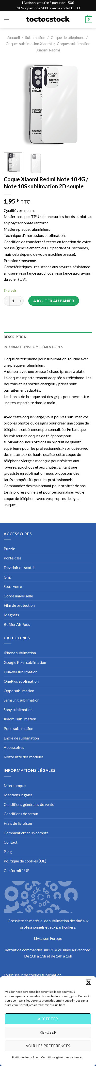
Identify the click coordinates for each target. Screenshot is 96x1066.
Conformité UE (16, 870)
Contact (10, 842)
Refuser (48, 1032)
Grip (7, 577)
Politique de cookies (25, 1057)
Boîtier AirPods (17, 624)
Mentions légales (18, 794)
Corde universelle (18, 596)
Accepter (48, 1019)
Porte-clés (12, 558)
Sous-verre (13, 586)
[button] (88, 982)
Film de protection (19, 605)
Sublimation (35, 37)
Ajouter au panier (53, 300)
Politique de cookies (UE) (25, 861)
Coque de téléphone (67, 37)
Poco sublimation (18, 728)
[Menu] (7, 19)
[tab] (48, 337)
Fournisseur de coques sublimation (33, 974)
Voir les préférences (48, 1045)
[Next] (84, 104)
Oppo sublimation (19, 690)
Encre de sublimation (21, 738)
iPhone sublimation (20, 652)
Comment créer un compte (26, 832)
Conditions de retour (21, 813)
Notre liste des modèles (24, 756)
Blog (8, 851)
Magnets (11, 614)
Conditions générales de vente (61, 1057)
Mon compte (15, 785)
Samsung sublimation (21, 700)
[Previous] (11, 104)
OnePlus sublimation (21, 681)
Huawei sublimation (20, 671)
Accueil (13, 37)
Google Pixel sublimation (25, 662)
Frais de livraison (18, 823)
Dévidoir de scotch (19, 567)
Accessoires (14, 747)
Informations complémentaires (33, 347)
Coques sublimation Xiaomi (29, 43)
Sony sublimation (18, 709)
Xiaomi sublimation (20, 718)
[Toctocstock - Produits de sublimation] (48, 20)
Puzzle (9, 548)
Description (15, 337)
